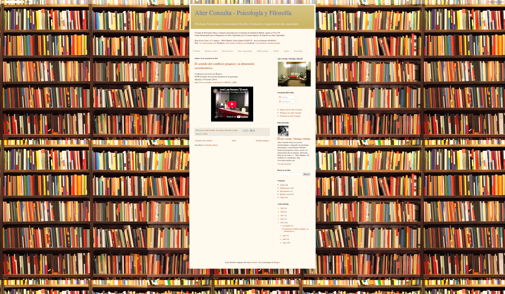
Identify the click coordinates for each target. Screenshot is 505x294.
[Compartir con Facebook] (251, 130)
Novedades (298, 50)
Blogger (277, 262)
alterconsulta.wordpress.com (236, 43)
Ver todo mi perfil (284, 164)
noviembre (287, 225)
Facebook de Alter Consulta (290, 116)
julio (285, 235)
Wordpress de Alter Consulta (290, 113)
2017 (282, 215)
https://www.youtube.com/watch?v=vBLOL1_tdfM (215, 82)
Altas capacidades (245, 50)
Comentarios (286, 101)
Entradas (284, 97)
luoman (254, 262)
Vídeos (276, 50)
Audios (286, 50)
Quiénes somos (211, 50)
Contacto (196, 50)
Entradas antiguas (262, 140)
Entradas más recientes (203, 140)
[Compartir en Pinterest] (253, 130)
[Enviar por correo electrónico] (244, 130)
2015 (282, 219)
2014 (282, 222)
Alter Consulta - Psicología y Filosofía (243, 12)
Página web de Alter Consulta (291, 109)
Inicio (234, 140)
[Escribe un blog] (246, 130)
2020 (282, 208)
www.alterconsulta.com (207, 43)
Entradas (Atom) (211, 145)
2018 (282, 212)
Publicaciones (262, 50)
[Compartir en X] (249, 130)
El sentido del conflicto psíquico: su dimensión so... (295, 230)
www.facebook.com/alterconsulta (267, 43)
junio (285, 239)
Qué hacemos (227, 50)
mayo (285, 242)
